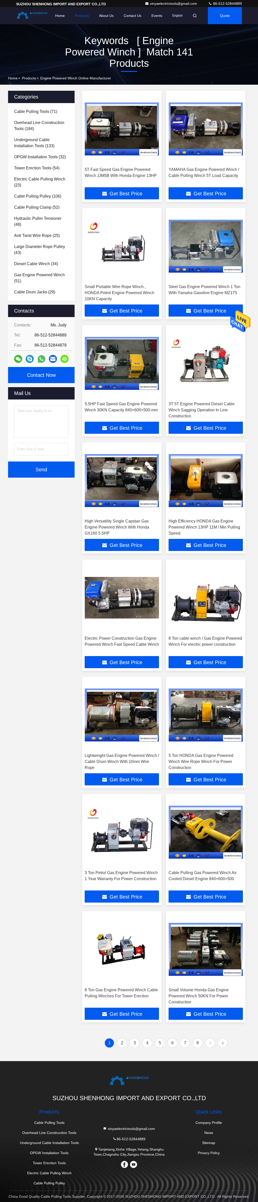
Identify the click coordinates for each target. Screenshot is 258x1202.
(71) (35, 111)
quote (225, 16)
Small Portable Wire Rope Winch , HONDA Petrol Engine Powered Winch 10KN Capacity (119, 293)
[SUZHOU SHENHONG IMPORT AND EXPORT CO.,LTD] (32, 16)
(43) (39, 249)
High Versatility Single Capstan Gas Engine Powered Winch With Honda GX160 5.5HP (117, 527)
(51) (39, 278)
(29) (34, 292)
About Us (106, 16)
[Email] (53, 359)
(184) (39, 125)
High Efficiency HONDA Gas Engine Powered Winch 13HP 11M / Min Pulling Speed (204, 527)
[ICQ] (64, 359)
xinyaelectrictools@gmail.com (174, 4)
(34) (36, 264)
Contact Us (132, 16)
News (208, 1133)
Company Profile (209, 1123)
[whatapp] (41, 359)
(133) (34, 143)
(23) (39, 182)
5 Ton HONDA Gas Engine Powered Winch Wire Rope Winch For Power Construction (201, 761)
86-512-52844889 (227, 4)
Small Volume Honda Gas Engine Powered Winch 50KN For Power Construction (199, 996)
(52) (36, 207)
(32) (40, 157)
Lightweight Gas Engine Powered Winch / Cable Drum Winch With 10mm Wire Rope (122, 761)
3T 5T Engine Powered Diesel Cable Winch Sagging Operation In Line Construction (202, 410)
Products (82, 16)
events (156, 16)
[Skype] (29, 359)
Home (60, 16)
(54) (36, 168)
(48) (37, 221)
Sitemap (208, 1143)
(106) (37, 196)
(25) (37, 235)
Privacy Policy (209, 1153)
